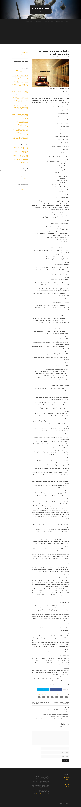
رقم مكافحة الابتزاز (38, 21)
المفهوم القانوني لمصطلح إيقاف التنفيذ (21, 159)
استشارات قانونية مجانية (40, 8)
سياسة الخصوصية (39, 793)
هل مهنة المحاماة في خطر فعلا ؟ (22, 94)
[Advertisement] (40, 36)
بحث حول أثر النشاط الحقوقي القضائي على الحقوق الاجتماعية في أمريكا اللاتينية (51, 718)
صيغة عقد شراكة (66, 779)
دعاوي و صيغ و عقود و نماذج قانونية (57, 21)
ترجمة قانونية (66, 784)
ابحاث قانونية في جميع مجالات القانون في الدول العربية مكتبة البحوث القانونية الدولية (52, 694)
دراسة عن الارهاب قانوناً (63, 711)
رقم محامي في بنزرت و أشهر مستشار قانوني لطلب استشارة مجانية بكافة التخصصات (21, 133)
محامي (67, 21)
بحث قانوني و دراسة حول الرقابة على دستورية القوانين (61, 702)
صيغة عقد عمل (66, 777)
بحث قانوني (67, 781)
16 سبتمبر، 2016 (66, 56)
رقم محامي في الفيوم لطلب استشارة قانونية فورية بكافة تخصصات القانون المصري (21, 125)
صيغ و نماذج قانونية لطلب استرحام (21, 75)
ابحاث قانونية (46, 21)
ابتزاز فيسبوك (66, 786)
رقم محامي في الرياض (23, 54)
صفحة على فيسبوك (28, 21)
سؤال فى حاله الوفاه (24, 162)
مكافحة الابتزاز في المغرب (23, 189)
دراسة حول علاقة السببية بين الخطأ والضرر (59, 716)
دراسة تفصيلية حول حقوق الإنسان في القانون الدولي (57, 709)
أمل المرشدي (60, 56)
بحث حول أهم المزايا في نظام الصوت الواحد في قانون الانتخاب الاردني (41, 702)
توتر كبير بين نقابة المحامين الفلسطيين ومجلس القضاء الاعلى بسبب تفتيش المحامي (21, 72)
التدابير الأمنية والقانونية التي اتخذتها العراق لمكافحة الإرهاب (55, 714)
